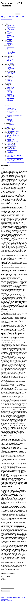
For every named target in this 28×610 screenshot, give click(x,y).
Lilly (8, 49)
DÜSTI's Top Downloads (10, 54)
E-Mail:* (3, 578)
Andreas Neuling (11, 72)
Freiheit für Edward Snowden (11, 86)
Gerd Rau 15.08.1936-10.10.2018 (9, 91)
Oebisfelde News (11, 77)
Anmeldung (9, 43)
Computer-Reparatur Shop (10, 61)
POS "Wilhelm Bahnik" (10, 69)
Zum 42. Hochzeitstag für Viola (10, 36)
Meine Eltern (10, 88)
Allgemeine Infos (11, 52)
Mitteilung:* (3, 579)
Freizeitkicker (10, 82)
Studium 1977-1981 (11, 146)
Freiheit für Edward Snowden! (11, 94)
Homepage (6, 23)
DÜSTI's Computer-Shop (10, 58)
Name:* (2, 575)
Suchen (17, 14)
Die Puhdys (9, 32)
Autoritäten (9, 39)
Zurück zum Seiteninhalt (6, 600)
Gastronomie (10, 83)
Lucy (8, 48)
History (8, 33)
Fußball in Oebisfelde (9, 80)
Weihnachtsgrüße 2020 (12, 109)
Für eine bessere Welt (12, 111)
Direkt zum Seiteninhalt (6, 19)
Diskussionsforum (11, 44)
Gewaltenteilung (10, 96)
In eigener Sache (10, 25)
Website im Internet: (5, 576)
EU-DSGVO (10, 63)
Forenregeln (9, 41)
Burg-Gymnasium (11, 65)
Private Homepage (11, 47)
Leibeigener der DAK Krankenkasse (15, 162)
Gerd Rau (9, 67)
